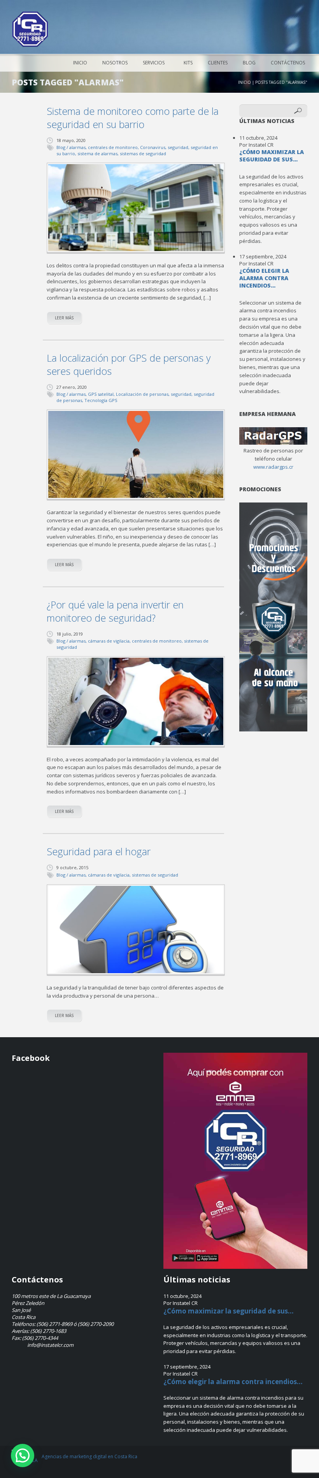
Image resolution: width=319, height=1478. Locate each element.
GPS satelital (101, 394)
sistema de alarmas (97, 153)
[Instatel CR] (30, 29)
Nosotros (115, 62)
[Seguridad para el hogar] (135, 929)
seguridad (178, 147)
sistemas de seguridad (143, 153)
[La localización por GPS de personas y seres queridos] (135, 454)
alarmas (77, 147)
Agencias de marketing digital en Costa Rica (89, 1456)
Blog (249, 62)
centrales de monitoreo (113, 147)
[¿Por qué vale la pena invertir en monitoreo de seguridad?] (135, 701)
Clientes (218, 62)
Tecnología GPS (100, 400)
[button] (22, 1455)
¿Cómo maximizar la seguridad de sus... (271, 155)
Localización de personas (142, 394)
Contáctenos (288, 62)
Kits (188, 62)
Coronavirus (152, 147)
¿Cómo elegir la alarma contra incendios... (264, 278)
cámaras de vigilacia (109, 641)
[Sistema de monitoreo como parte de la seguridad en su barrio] (135, 207)
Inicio (80, 62)
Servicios (154, 62)
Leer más (64, 318)
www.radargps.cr (273, 466)
